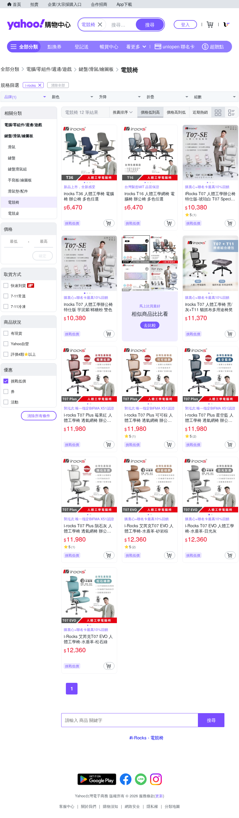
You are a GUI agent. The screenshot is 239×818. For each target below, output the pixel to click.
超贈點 (217, 46)
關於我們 (88, 806)
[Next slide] (113, 152)
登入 (185, 24)
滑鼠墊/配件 (18, 191)
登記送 (82, 46)
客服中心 (66, 806)
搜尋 (211, 720)
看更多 (133, 46)
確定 (42, 255)
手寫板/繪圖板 (20, 180)
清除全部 (58, 84)
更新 (159, 795)
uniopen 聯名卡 (179, 46)
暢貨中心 (109, 46)
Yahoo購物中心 (39, 24)
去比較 (150, 325)
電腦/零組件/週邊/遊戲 (23, 124)
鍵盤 (11, 158)
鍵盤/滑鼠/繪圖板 (18, 135)
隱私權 (152, 806)
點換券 (54, 46)
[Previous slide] (65, 152)
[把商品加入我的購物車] (109, 223)
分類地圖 (172, 806)
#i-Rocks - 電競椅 (146, 737)
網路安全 (132, 806)
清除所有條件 (38, 415)
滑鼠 (11, 146)
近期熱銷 (200, 112)
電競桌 (13, 213)
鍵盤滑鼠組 (17, 169)
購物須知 (110, 806)
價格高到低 (176, 112)
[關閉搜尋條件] (99, 24)
